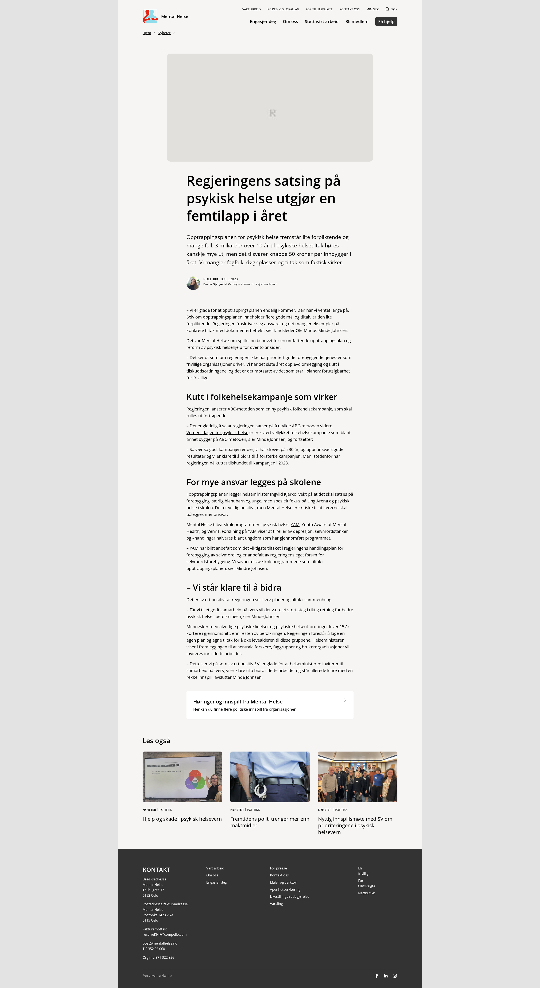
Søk (394, 9)
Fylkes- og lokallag (283, 9)
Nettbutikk (366, 893)
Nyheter (164, 33)
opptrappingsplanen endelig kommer (259, 310)
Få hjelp (386, 21)
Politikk (210, 279)
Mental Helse (174, 16)
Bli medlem (357, 21)
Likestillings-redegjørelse (289, 896)
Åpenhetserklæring (285, 889)
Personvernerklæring (157, 975)
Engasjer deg (263, 21)
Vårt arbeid (251, 9)
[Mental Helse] (150, 16)
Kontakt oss (349, 9)
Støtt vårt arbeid (322, 21)
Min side (372, 9)
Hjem (147, 33)
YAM (295, 524)
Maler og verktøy (283, 882)
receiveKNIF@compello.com (165, 934)
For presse (278, 868)
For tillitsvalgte (319, 9)
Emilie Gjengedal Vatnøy (220, 284)
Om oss (290, 21)
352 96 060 (156, 948)
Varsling (276, 903)
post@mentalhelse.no (160, 943)
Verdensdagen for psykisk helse (217, 432)
